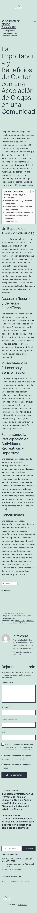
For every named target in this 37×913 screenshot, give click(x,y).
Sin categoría (21, 616)
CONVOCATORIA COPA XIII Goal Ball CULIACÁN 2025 (16, 860)
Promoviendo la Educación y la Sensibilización (18, 208)
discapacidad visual (20, 623)
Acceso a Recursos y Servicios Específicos (18, 202)
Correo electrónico (9, 719)
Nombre (5, 707)
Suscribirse (29, 849)
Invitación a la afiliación (11, 870)
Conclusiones (11, 222)
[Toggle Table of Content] (31, 191)
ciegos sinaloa (20, 620)
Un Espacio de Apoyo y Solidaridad (14, 196)
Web (3, 732)
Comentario (7, 682)
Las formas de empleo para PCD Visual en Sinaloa (17, 865)
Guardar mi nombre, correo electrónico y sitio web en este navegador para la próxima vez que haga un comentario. (19, 747)
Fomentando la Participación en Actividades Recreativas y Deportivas (19, 216)
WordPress (22, 904)
